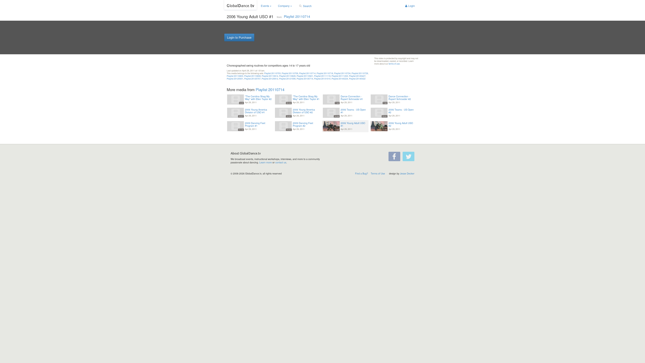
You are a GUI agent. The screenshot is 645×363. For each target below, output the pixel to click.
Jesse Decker (407, 173)
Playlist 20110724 (342, 73)
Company (284, 6)
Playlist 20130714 (305, 78)
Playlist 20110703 (272, 73)
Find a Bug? (361, 173)
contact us (280, 162)
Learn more (265, 162)
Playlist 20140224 (340, 78)
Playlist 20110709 (290, 73)
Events (265, 6)
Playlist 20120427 (357, 75)
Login (411, 6)
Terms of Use (378, 173)
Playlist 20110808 (252, 75)
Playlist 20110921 (305, 75)
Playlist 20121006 (287, 78)
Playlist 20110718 (325, 73)
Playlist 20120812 (270, 78)
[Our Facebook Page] (394, 156)
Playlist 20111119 (322, 75)
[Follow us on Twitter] (408, 156)
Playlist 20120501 (235, 78)
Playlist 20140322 (357, 78)
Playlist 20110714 (297, 16)
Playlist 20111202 (340, 75)
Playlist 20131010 (322, 78)
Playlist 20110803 (235, 75)
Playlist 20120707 (252, 78)
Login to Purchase (239, 37)
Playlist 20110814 (270, 75)
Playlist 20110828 (287, 75)
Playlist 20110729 (360, 73)
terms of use (394, 63)
